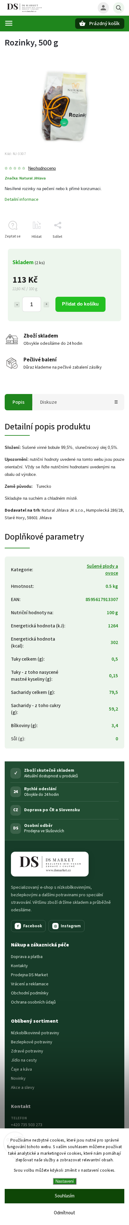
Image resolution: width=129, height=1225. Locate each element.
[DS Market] (50, 864)
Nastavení (64, 1181)
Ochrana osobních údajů (33, 1002)
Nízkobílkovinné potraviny (35, 1033)
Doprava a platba (27, 957)
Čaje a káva (21, 1069)
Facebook (29, 926)
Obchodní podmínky (30, 993)
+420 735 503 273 (26, 1125)
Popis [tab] (18, 402)
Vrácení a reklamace (30, 984)
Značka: (25, 178)
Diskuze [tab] (48, 402)
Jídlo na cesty (24, 1060)
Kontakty (19, 966)
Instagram (67, 926)
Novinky (18, 1078)
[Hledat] (118, 7)
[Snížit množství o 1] (17, 304)
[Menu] (8, 23)
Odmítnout (64, 1213)
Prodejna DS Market (29, 975)
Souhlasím (65, 1196)
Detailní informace (22, 199)
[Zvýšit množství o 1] (46, 304)
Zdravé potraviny (27, 1051)
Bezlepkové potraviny (31, 1042)
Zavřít (105, 247)
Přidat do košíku (80, 303)
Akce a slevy (22, 1087)
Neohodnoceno (42, 169)
